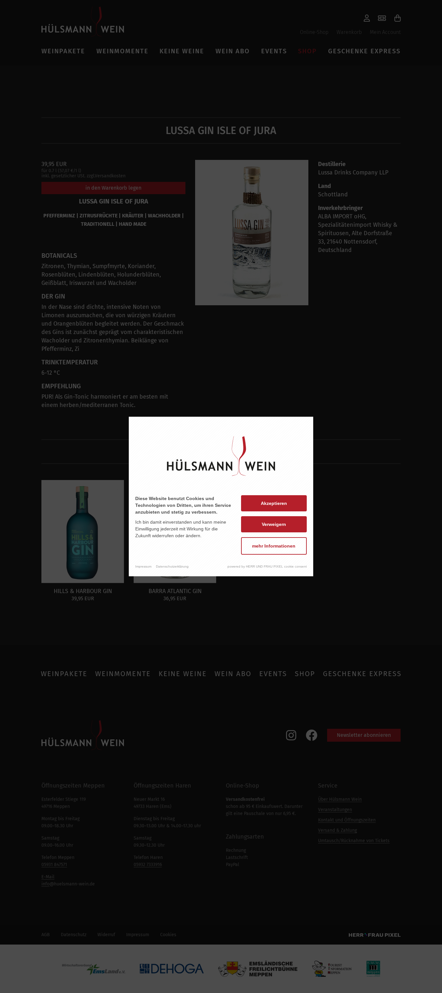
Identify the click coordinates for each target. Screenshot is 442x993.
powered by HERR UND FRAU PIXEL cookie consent (267, 566)
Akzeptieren (274, 503)
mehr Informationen (273, 546)
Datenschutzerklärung (172, 566)
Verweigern (274, 524)
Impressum (143, 566)
